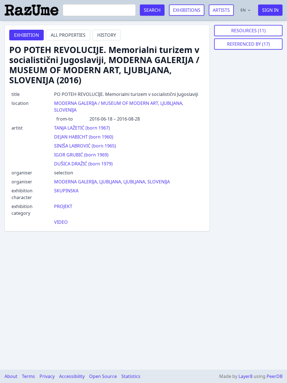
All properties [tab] (68, 35)
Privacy (47, 376)
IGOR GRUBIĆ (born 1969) (81, 155)
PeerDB (275, 376)
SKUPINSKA (66, 191)
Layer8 (246, 376)
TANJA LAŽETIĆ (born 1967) (82, 128)
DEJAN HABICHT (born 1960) (83, 137)
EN (243, 10)
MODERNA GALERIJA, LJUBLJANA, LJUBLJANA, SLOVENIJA (112, 182)
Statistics (130, 376)
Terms (28, 376)
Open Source (103, 376)
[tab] (26, 35)
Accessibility (72, 376)
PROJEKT (63, 206)
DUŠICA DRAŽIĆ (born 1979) (83, 164)
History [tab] (106, 35)
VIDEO (61, 222)
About (10, 376)
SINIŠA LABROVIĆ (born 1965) (85, 146)
